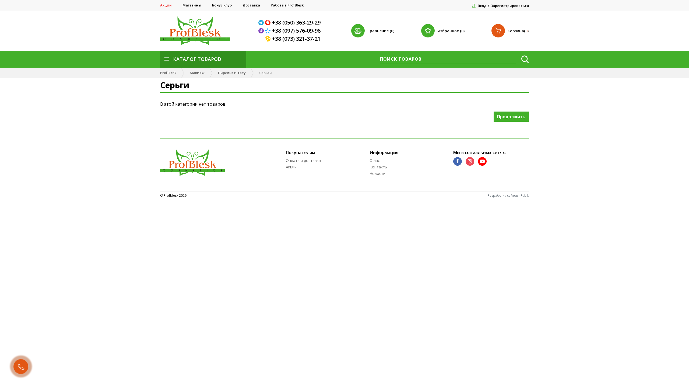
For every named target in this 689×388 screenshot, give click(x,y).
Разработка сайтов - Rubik (508, 195)
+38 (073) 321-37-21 (296, 38)
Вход (482, 5)
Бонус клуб (222, 5)
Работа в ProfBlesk (287, 5)
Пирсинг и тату (232, 72)
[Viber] (261, 30)
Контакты (379, 166)
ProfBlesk (168, 72)
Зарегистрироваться (510, 5)
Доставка (251, 5)
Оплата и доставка (303, 160)
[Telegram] (261, 22)
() (518, 30)
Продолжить (511, 117)
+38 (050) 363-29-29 (296, 22)
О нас (375, 160)
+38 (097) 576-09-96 (296, 30)
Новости (377, 173)
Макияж (197, 72)
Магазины (191, 5)
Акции (166, 5)
